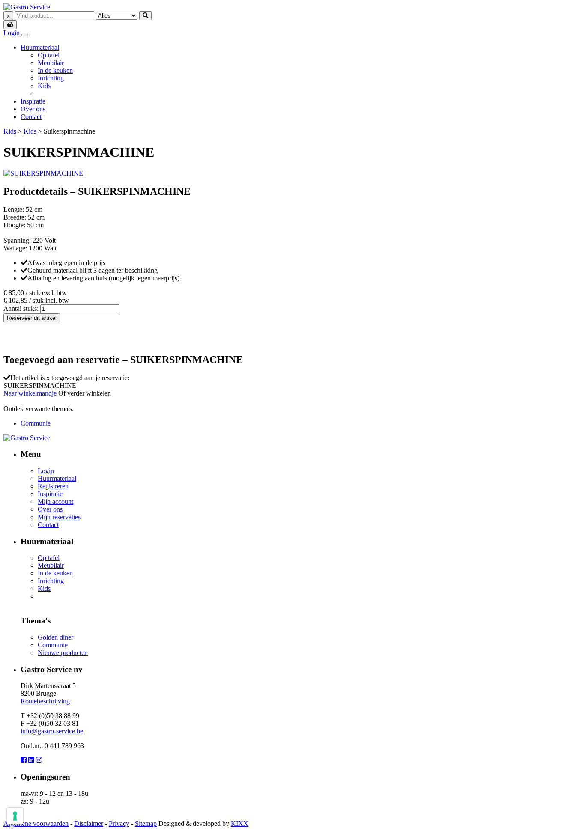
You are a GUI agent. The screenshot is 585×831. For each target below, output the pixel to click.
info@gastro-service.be (52, 731)
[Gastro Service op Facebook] (24, 760)
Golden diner (55, 637)
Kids (44, 85)
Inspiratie (33, 101)
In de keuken (55, 70)
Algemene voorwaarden (36, 823)
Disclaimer (88, 823)
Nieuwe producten (63, 652)
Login (11, 32)
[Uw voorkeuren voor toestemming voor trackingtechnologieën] (15, 816)
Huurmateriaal (40, 47)
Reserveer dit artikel (32, 318)
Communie (36, 423)
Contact (31, 116)
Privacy (119, 823)
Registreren (53, 486)
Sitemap (146, 823)
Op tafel (49, 55)
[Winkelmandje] (10, 24)
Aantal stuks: (21, 308)
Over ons (33, 109)
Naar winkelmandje (30, 393)
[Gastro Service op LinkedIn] (31, 760)
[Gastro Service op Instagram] (39, 760)
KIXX (239, 823)
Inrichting (51, 78)
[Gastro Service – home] (26, 7)
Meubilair (51, 62)
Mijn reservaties (59, 517)
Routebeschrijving (45, 701)
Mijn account (55, 501)
